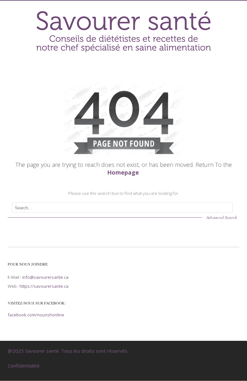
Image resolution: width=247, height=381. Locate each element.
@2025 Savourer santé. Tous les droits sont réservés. (68, 351)
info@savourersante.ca (45, 277)
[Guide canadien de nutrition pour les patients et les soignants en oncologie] (123, 52)
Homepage (123, 172)
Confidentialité (24, 365)
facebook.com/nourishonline (36, 315)
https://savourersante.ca (44, 286)
